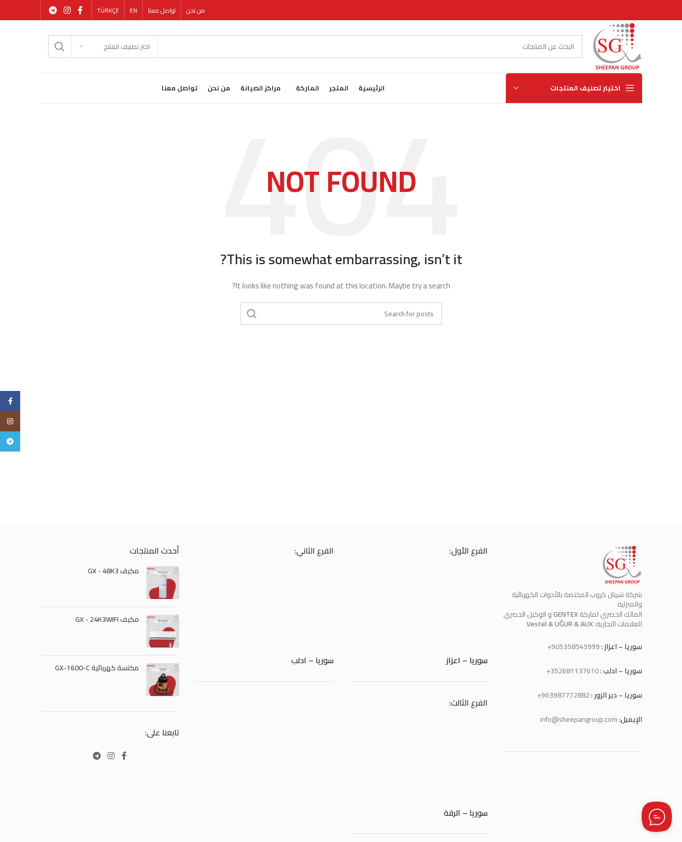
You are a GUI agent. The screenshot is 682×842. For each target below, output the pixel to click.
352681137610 (574, 670)
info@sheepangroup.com (578, 719)
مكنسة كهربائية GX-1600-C (97, 668)
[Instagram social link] (67, 10)
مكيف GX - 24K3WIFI (107, 620)
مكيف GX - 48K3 (113, 571)
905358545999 (575, 646)
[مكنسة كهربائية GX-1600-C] (162, 679)
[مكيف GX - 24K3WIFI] (162, 631)
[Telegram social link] (53, 10)
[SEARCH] (59, 46)
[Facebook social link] (80, 10)
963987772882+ (563, 695)
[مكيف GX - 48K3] (162, 582)
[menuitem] (133, 10)
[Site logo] (617, 46)
